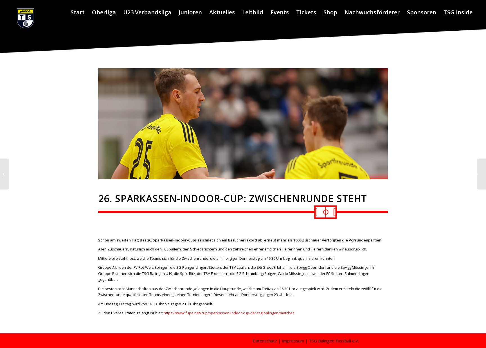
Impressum (293, 341)
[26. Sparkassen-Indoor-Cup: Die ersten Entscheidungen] (4, 174)
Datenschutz (265, 341)
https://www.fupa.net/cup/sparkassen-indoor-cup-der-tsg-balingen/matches (229, 312)
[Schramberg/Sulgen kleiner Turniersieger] (481, 174)
